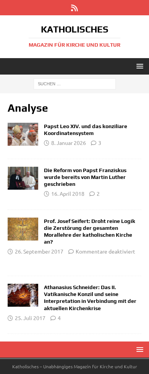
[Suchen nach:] (75, 83)
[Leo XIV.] (23, 134)
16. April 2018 (67, 193)
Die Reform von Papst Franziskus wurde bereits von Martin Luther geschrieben (85, 177)
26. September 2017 (39, 251)
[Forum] (23, 178)
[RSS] (74, 7)
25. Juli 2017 (30, 317)
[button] (138, 66)
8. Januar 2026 (68, 142)
